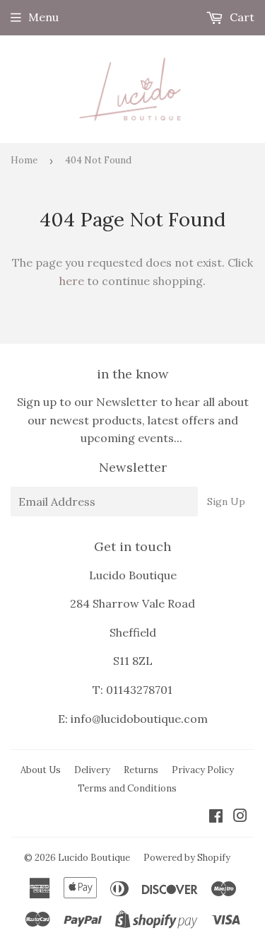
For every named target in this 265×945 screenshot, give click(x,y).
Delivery (92, 770)
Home (24, 160)
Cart (240, 17)
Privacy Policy (203, 770)
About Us (40, 770)
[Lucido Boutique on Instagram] (240, 817)
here (71, 281)
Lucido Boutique (94, 858)
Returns (141, 770)
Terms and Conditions (127, 788)
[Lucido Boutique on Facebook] (215, 817)
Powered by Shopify (186, 858)
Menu (43, 17)
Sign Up (226, 501)
